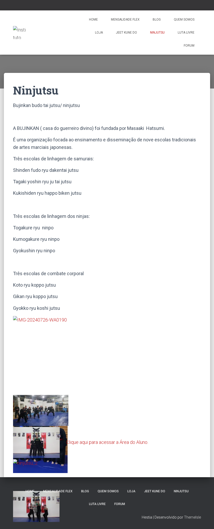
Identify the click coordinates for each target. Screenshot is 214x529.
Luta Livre (186, 32)
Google (12, 6)
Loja (99, 32)
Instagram (18, 6)
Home (93, 19)
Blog (157, 19)
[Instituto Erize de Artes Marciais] (19, 32)
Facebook (5, 6)
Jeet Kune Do (126, 32)
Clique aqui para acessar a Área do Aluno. (107, 442)
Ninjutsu (157, 32)
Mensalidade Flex (125, 19)
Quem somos (184, 19)
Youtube (25, 6)
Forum (189, 45)
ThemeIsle (192, 517)
